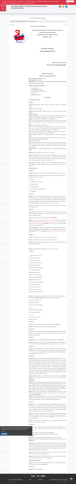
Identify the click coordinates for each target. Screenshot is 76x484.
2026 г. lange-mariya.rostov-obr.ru (15, 479)
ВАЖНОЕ (57, 1)
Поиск (68, 3)
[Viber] (41, 476)
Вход (30, 479)
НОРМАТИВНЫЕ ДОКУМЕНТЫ (42, 1)
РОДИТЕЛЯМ (21, 1)
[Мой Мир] (35, 476)
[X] (36, 476)
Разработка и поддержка (62, 482)
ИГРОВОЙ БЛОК (5, 3)
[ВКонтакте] (31, 476)
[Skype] (42, 476)
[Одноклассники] (33, 476)
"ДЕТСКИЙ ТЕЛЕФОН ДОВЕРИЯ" (28, 3)
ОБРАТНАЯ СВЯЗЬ (51, 1)
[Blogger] (38, 476)
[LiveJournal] (39, 476)
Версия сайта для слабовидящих (3, 8)
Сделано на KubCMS (12, 482)
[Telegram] (44, 476)
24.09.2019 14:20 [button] (12, 24)
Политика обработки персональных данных (58, 479)
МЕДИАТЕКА (15, 1)
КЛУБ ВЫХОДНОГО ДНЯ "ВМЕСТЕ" (15, 3)
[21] (19, 36)
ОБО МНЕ (9, 1)
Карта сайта (40, 479)
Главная (12, 21)
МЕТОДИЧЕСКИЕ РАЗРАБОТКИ (30, 1)
